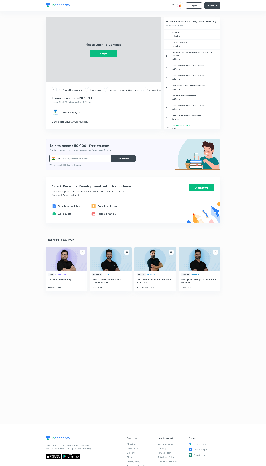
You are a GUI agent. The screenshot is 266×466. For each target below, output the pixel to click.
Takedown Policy (166, 457)
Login (103, 53)
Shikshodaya (133, 448)
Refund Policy (164, 452)
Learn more (201, 187)
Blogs (129, 457)
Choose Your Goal (92, 5)
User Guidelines (165, 443)
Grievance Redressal (168, 461)
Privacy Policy (133, 461)
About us (131, 443)
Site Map (162, 448)
